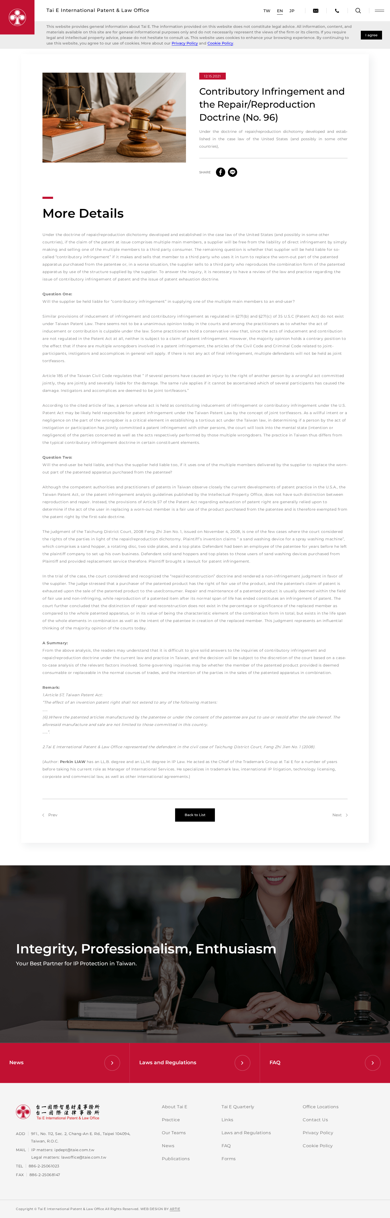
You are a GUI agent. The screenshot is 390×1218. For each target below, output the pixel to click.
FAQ (226, 1145)
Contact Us (315, 1119)
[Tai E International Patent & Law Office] (17, 17)
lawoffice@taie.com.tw (83, 1157)
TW (266, 10)
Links (227, 1119)
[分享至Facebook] (220, 172)
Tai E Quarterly (238, 1106)
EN (280, 10)
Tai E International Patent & (97, 10)
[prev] (49, 814)
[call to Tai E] (337, 10)
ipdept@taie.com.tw (74, 1149)
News (168, 1145)
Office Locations (321, 1106)
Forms (229, 1158)
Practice (171, 1119)
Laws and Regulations (246, 1132)
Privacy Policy (185, 43)
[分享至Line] (232, 172)
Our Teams (174, 1132)
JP (291, 10)
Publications (176, 1158)
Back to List (195, 815)
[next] (340, 814)
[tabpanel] (114, 118)
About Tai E (175, 1106)
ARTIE (175, 1209)
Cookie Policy (220, 43)
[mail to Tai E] (315, 10)
